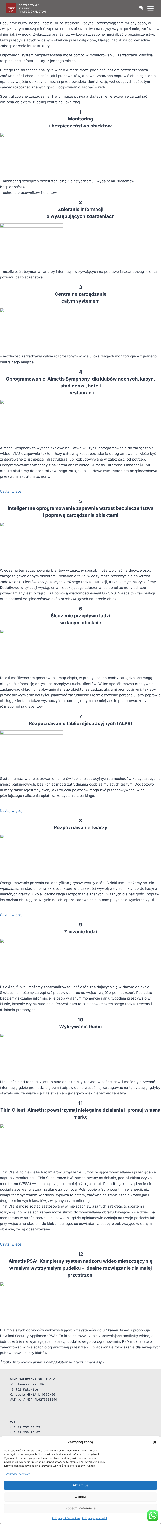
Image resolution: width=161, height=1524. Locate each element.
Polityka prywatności (94, 1518)
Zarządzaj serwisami (18, 1473)
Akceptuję (80, 1485)
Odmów (80, 1497)
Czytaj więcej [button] (11, 491)
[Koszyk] (141, 8)
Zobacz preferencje (81, 1508)
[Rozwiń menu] (150, 8)
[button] (155, 1442)
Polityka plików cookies (66, 1518)
